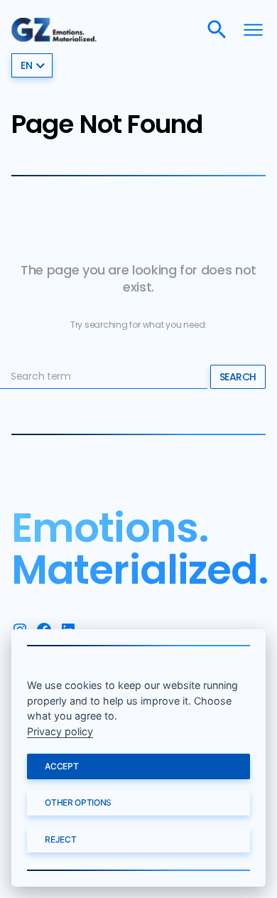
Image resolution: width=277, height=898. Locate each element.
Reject (60, 839)
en (26, 65)
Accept (61, 766)
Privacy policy (60, 731)
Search (237, 377)
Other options (78, 802)
